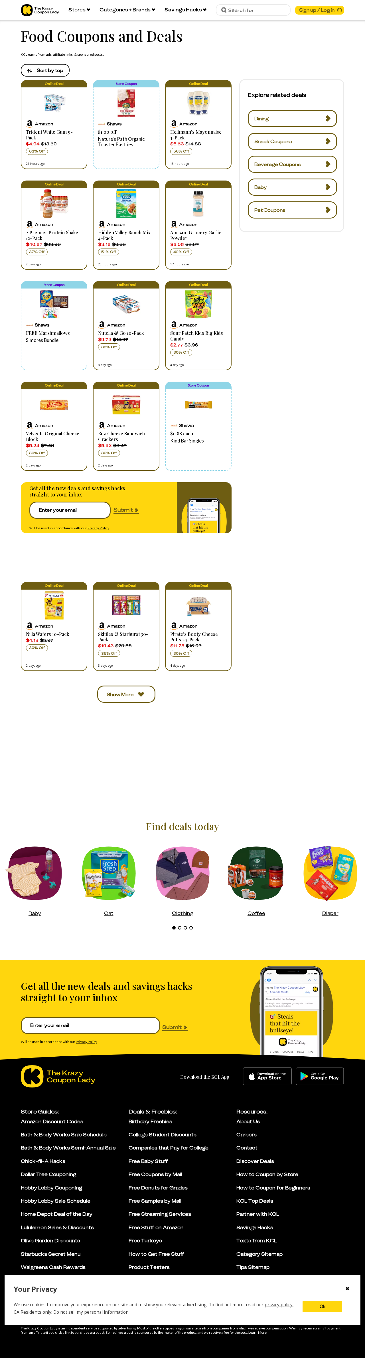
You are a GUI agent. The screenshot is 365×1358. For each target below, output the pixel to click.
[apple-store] (267, 1076)
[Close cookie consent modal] (347, 1289)
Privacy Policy (98, 528)
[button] (54, 124)
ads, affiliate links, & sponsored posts (74, 54)
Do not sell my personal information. (91, 1312)
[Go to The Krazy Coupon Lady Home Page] (40, 10)
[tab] (174, 928)
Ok (322, 1306)
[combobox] (45, 70)
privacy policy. (279, 1304)
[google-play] (319, 1076)
